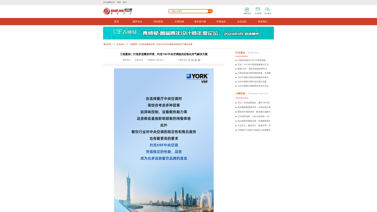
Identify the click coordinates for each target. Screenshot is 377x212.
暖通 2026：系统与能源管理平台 (252, 69)
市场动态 (221, 21)
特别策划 (158, 21)
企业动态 (242, 21)
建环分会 (137, 21)
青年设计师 (200, 21)
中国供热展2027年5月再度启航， (253, 60)
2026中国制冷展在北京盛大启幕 (252, 82)
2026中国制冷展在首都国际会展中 (253, 77)
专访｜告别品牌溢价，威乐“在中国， (255, 103)
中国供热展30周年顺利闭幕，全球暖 (254, 73)
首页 (116, 21)
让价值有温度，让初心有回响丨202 (254, 116)
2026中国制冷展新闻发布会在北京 (253, 86)
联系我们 (263, 21)
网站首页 (107, 44)
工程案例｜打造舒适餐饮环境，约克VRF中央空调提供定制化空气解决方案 (160, 44)
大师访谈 (179, 21)
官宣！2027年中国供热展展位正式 (253, 64)
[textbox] (188, 11)
